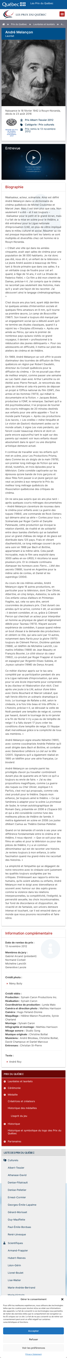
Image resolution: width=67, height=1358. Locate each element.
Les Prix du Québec (41, 3)
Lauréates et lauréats (44, 24)
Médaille (13, 1094)
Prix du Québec (19, 24)
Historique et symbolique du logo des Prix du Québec (34, 1132)
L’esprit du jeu (19, 1115)
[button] (62, 1299)
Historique (14, 1123)
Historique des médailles (22, 1108)
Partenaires (14, 1141)
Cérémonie (14, 1087)
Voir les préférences (33, 1347)
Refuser (33, 1339)
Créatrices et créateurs (21, 1101)
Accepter (33, 1330)
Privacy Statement (33, 1354)
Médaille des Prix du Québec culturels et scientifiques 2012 (11, 133)
